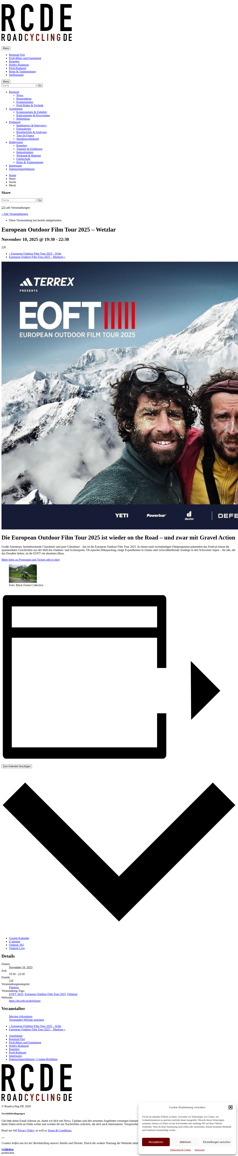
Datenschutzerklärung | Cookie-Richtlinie (33, 1059)
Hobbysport (16, 142)
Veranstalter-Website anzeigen (26, 1019)
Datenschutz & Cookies (180, 1150)
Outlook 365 (16, 944)
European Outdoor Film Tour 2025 (45, 994)
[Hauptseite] (36, 39)
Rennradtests (23, 98)
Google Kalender (19, 938)
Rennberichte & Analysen (31, 132)
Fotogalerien (23, 128)
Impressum (200, 1150)
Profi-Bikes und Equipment (25, 58)
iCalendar (14, 941)
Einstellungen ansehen (216, 1142)
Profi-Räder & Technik (29, 105)
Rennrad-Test (17, 54)
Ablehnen (185, 1142)
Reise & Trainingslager (22, 71)
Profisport (14, 122)
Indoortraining (24, 152)
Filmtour (14, 987)
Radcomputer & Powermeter (33, 115)
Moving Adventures (20, 1016)
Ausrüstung (15, 108)
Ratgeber (14, 61)
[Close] (2, 1137)
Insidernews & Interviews (31, 125)
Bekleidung (23, 118)
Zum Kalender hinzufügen (16, 766)
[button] (230, 1107)
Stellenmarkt (16, 74)
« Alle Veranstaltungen (14, 214)
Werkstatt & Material (28, 155)
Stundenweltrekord (27, 138)
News (19, 95)
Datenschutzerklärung (22, 169)
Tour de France (25, 135)
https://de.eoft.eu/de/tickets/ (25, 1000)
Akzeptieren (156, 1142)
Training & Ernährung (29, 148)
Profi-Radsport (17, 68)
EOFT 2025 (16, 994)
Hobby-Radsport (19, 64)
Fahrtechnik (23, 158)
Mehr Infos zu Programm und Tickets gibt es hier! (30, 559)
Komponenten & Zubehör (31, 112)
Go (39, 85)
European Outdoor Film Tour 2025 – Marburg (37, 257)
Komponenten (24, 102)
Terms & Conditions (59, 1130)
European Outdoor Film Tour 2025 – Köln (35, 253)
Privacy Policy (26, 1130)
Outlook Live (17, 948)
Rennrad (14, 92)
